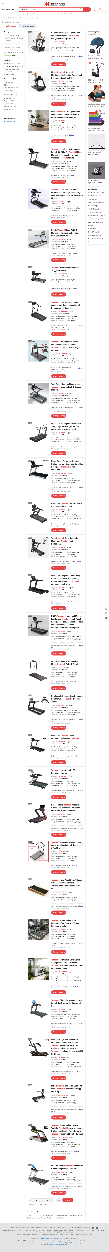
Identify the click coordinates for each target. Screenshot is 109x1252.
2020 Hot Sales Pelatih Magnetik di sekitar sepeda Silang (95, 82)
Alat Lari (91, 225)
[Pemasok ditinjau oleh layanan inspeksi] (13, 52)
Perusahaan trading (13, 66)
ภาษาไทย (43, 1232)
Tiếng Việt (57, 1232)
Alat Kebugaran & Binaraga (14, 38)
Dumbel (29, 1215)
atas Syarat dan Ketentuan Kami (58, 1245)
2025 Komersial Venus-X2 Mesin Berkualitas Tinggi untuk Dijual (66, 1089)
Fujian (8, 104)
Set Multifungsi (93, 206)
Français (41, 1230)
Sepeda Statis (60, 1218)
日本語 (35, 1230)
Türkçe (50, 1232)
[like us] (93, 1227)
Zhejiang (9, 101)
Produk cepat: (22, 14)
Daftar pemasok (28, 26)
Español (49, 1230)
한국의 (87, 1230)
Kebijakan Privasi (50, 1227)
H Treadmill (92, 229)
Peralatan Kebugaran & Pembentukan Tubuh (62, 1215)
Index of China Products (67, 1234)
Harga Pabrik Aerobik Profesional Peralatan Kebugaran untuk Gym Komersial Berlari (65, 808)
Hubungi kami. (10, 121)
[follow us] (97, 1227)
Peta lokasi (78, 1227)
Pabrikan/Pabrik (12, 63)
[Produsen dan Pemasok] (54, 4)
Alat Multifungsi (93, 209)
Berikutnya (67, 1200)
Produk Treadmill (93, 232)
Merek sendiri (11, 88)
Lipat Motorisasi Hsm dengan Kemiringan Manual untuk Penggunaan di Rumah (65, 305)
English (14, 1230)
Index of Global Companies (84, 1234)
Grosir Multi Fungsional (96, 202)
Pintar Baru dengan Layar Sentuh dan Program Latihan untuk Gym (66, 1003)
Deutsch (55, 1230)
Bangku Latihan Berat (76, 1215)
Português (63, 1230)
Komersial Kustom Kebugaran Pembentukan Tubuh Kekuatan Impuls (65, 923)
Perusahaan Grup (11, 69)
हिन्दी (37, 1232)
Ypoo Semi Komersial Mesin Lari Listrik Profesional (64, 541)
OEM (8, 85)
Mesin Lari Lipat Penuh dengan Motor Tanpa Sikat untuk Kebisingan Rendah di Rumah (65, 114)
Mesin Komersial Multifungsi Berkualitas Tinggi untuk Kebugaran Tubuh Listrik (66, 75)
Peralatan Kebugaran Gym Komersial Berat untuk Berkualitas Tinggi (67, 699)
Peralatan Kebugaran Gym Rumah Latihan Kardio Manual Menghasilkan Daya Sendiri (65, 36)
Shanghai (9, 109)
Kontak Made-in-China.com (65, 1227)
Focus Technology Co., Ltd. (49, 1238)
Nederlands (100, 1230)
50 (45, 1204)
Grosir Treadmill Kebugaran (97, 222)
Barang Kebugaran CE (95, 239)
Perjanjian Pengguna (37, 1227)
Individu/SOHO (10, 75)
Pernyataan (25, 1227)
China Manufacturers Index (50, 1234)
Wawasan (87, 1227)
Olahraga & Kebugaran (48, 1215)
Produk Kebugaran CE (95, 235)
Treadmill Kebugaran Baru (96, 219)
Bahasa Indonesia (68, 1232)
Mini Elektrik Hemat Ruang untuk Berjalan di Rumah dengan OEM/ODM (67, 845)
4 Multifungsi (72, 14)
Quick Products (36, 1234)
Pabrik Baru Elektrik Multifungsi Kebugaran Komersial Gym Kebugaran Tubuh (65, 233)
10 (36, 1204)
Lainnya (8, 72)
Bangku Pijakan (46, 1218)
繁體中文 (28, 1230)
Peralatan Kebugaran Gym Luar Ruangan (33, 1218)
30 (41, 1204)
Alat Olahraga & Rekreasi (12, 35)
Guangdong (10, 106)
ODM (8, 82)
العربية (93, 1230)
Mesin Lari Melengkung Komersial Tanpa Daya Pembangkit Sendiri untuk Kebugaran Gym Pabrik (66, 426)
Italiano (71, 1230)
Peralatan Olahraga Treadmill (35, 14)
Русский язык (79, 1230)
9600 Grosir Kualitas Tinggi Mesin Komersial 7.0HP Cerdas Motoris (66, 387)
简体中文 (21, 1230)
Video (30, 32)
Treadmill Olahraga (94, 212)
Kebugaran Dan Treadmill (96, 216)
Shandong (9, 98)
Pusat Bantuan (15, 1227)
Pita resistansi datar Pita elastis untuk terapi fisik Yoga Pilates (96, 130)
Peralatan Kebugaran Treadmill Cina (56, 14)
